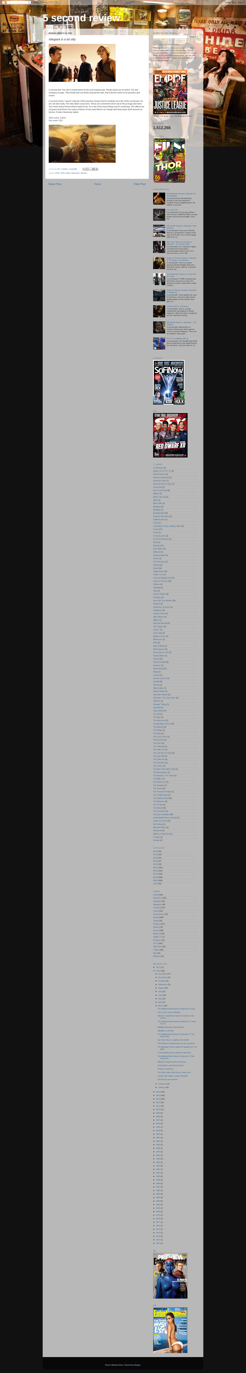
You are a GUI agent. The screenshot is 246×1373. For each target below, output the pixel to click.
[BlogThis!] (87, 169)
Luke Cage (157, 633)
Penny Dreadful (159, 662)
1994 (158, 1162)
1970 (158, 1243)
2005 (158, 1127)
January (161, 1087)
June (160, 995)
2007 (158, 1120)
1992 (158, 1169)
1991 (158, 1173)
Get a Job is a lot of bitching (169, 1012)
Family (155, 921)
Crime (155, 911)
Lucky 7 (156, 630)
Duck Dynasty (159, 562)
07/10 (155, 874)
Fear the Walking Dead (162, 578)
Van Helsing (158, 824)
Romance (157, 940)
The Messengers (160, 772)
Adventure (75, 173)
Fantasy (156, 924)
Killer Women (158, 617)
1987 (158, 1187)
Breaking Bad (158, 513)
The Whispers (159, 801)
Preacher (157, 665)
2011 (158, 1106)
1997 (158, 1152)
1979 (158, 1215)
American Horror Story (162, 484)
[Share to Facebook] (93, 169)
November (162, 977)
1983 (158, 1201)
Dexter (156, 558)
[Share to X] (90, 169)
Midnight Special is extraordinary (171, 1027)
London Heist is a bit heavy (178, 306)
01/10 (155, 854)
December (162, 974)
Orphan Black (158, 656)
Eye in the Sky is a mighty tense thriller (173, 1040)
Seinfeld (156, 681)
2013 (158, 1099)
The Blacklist (158, 727)
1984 (158, 1197)
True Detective (159, 811)
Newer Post (55, 184)
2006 (158, 1124)
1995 (158, 1159)
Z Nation (156, 837)
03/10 (155, 861)
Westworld (157, 830)
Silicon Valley (158, 688)
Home (97, 184)
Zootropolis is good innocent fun (170, 1065)
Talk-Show (157, 947)
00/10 (155, 851)
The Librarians (159, 763)
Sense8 (156, 685)
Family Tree (158, 575)
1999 (158, 1145)
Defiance (156, 552)
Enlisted (156, 565)
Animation (157, 901)
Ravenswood (158, 669)
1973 (158, 1236)
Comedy (156, 908)
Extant (155, 568)
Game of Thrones (160, 581)
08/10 (155, 877)
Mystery (84, 173)
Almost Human (159, 474)
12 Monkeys (158, 468)
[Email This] (84, 169)
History (156, 927)
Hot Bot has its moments (168, 1079)
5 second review (81, 17)
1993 (158, 1166)
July (160, 991)
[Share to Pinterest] (96, 169)
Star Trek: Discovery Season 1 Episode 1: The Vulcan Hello (179, 243)
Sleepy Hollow (159, 691)
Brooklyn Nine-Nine (161, 516)
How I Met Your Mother (162, 600)
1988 (158, 1183)
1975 (158, 1229)
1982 (158, 1205)
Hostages (157, 597)
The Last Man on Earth (162, 753)
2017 (158, 967)
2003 (158, 1134)
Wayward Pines (159, 827)
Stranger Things (159, 704)
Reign (155, 672)
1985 (158, 1194)
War (154, 953)
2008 (158, 1116)
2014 (158, 1095)
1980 (158, 1212)
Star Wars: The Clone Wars (164, 698)
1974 (158, 1233)
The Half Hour (159, 750)
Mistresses (157, 639)
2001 (158, 1138)
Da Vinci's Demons (161, 539)
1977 (158, 1222)
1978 (158, 1219)
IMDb (51, 118)
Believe (156, 494)
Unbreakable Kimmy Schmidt (165, 818)
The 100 (156, 714)
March (161, 1006)
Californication (159, 520)
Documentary (158, 914)
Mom (155, 643)
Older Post (140, 184)
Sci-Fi (155, 943)
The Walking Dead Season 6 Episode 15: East (176, 1009)
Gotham (156, 584)
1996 (158, 1155)
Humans (156, 604)
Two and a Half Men (161, 814)
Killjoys (156, 620)
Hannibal (156, 588)
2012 (158, 1102)
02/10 (57, 173)
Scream (156, 675)
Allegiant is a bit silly (166, 1031)
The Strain (157, 788)
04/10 (155, 864)
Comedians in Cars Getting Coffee (167, 526)
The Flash (157, 743)
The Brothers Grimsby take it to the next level (176, 1043)
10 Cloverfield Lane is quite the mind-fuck (174, 1053)
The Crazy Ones (160, 737)
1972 (158, 1240)
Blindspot (156, 507)
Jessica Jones (159, 613)
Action (67, 173)
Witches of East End (161, 834)
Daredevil (157, 546)
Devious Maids (159, 555)
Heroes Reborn (159, 594)
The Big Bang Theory (161, 724)
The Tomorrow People (162, 792)
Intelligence (157, 610)
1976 (158, 1226)
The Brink (157, 733)
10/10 (155, 884)
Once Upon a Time (161, 652)
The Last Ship (158, 756)
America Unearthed (161, 477)
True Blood (157, 808)
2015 (158, 1092)
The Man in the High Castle (164, 769)
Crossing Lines (159, 536)
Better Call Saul (159, 497)
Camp (155, 523)
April (160, 1002)
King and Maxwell (160, 623)
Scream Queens (160, 678)
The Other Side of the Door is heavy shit (174, 1072)
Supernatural (158, 711)
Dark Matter (158, 549)
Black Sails (157, 503)
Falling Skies (158, 571)
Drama (156, 917)
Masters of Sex (159, 636)
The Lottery (157, 766)
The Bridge (157, 730)
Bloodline (156, 510)
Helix (155, 591)
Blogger (137, 1365)
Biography (157, 904)
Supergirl (156, 707)
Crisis (155, 532)
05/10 (155, 868)
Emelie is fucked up (165, 1069)
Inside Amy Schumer (161, 607)
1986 (158, 1190)
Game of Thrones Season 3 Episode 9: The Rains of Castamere (181, 259)
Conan (155, 529)
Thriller (156, 950)
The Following (158, 746)
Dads (155, 542)
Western (156, 956)
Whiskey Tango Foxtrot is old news (172, 1062)
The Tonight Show (160, 795)
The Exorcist (158, 740)
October (161, 981)
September (163, 984)
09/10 (155, 880)
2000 (158, 1141)
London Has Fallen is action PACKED (173, 1076)
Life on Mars (158, 626)
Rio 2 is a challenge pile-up (177, 338)
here (192, 58)
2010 (158, 1109)
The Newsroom (159, 782)
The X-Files (157, 805)
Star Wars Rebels (160, 695)
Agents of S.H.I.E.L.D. (162, 471)
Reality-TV (157, 937)
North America (159, 649)
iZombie (156, 840)
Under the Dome (160, 821)
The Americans (159, 720)
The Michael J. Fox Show (163, 776)
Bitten (155, 500)
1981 (158, 1208)
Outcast (156, 659)
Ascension (157, 487)
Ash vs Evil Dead (160, 490)
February (162, 1084)
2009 (158, 1113)
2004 (158, 1131)
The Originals (158, 785)
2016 (63, 173)
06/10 (155, 871)
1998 (158, 1148)
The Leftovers (159, 759)
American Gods (159, 481)
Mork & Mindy (158, 646)
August (161, 988)
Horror (155, 930)
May (160, 999)
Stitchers (156, 701)
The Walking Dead (160, 798)
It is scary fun (172, 210)
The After (156, 717)
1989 (158, 1180)
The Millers (157, 779)
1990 (158, 1176)
